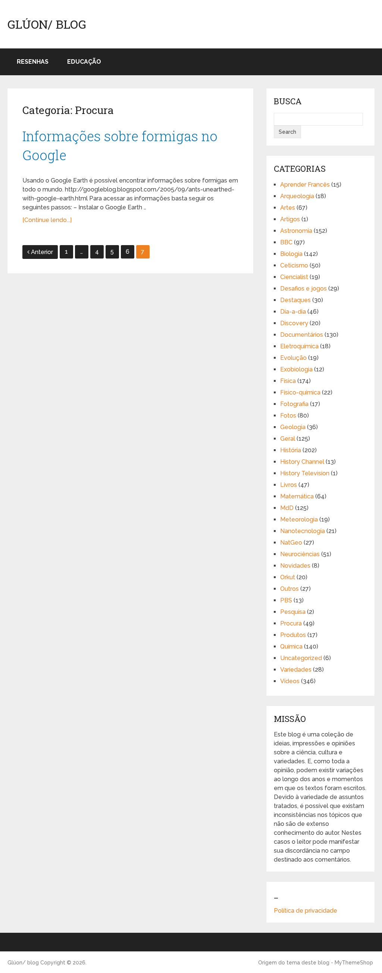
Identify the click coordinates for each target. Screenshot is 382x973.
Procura (291, 623)
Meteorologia (299, 519)
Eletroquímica (299, 346)
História (290, 450)
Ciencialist (294, 277)
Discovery (294, 323)
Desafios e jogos (303, 288)
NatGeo (291, 542)
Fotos (288, 415)
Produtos (293, 634)
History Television (304, 473)
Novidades (295, 565)
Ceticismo (294, 265)
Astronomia (296, 230)
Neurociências (300, 554)
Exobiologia (296, 369)
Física (288, 380)
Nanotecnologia (302, 531)
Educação (84, 61)
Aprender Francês (305, 184)
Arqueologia (297, 196)
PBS (286, 600)
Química (291, 646)
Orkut (287, 577)
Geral (287, 438)
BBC (286, 242)
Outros (289, 588)
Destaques (295, 300)
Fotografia (294, 404)
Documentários (301, 334)
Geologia (293, 427)
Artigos (290, 219)
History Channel (302, 461)
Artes (287, 207)
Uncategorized (301, 658)
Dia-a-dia (293, 311)
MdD (287, 507)
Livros (288, 484)
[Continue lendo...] (47, 220)
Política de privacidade (305, 910)
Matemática (297, 496)
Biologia (291, 253)
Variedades (295, 669)
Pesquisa (293, 611)
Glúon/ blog (46, 24)
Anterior (42, 252)
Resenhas (32, 61)
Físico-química (300, 392)
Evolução (293, 357)
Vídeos (290, 681)
